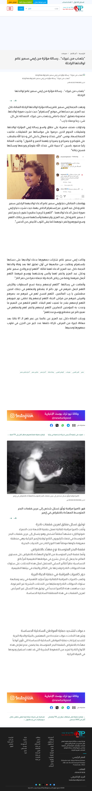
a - (11, 101)
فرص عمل (12, 2)
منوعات (64, 53)
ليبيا (26, 753)
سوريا (25, 739)
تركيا (25, 737)
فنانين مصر (35, 372)
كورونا (52, 755)
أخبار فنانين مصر (25, 372)
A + (15, 101)
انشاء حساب (66, 2)
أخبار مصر (43, 372)
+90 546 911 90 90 (79, 772)
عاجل (52, 764)
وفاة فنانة (51, 372)
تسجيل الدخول (78, 2)
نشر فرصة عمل (40, 2)
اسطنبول (51, 744)
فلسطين (24, 748)
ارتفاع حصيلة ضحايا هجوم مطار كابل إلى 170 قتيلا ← (26, 435)
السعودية (24, 744)
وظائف (38, 737)
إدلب (25, 742)
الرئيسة (11, 737)
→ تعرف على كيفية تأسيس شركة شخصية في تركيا (66, 435)
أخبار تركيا (51, 737)
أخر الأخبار (73, 53)
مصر (82, 372)
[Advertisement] (46, 33)
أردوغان (51, 766)
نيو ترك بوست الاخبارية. (34, 788)
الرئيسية (82, 53)
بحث (21, 8)
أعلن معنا (10, 742)
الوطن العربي (60, 372)
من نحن (11, 739)
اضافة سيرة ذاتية (25, 2)
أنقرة (52, 761)
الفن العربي (75, 372)
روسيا (25, 746)
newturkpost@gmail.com (77, 780)
